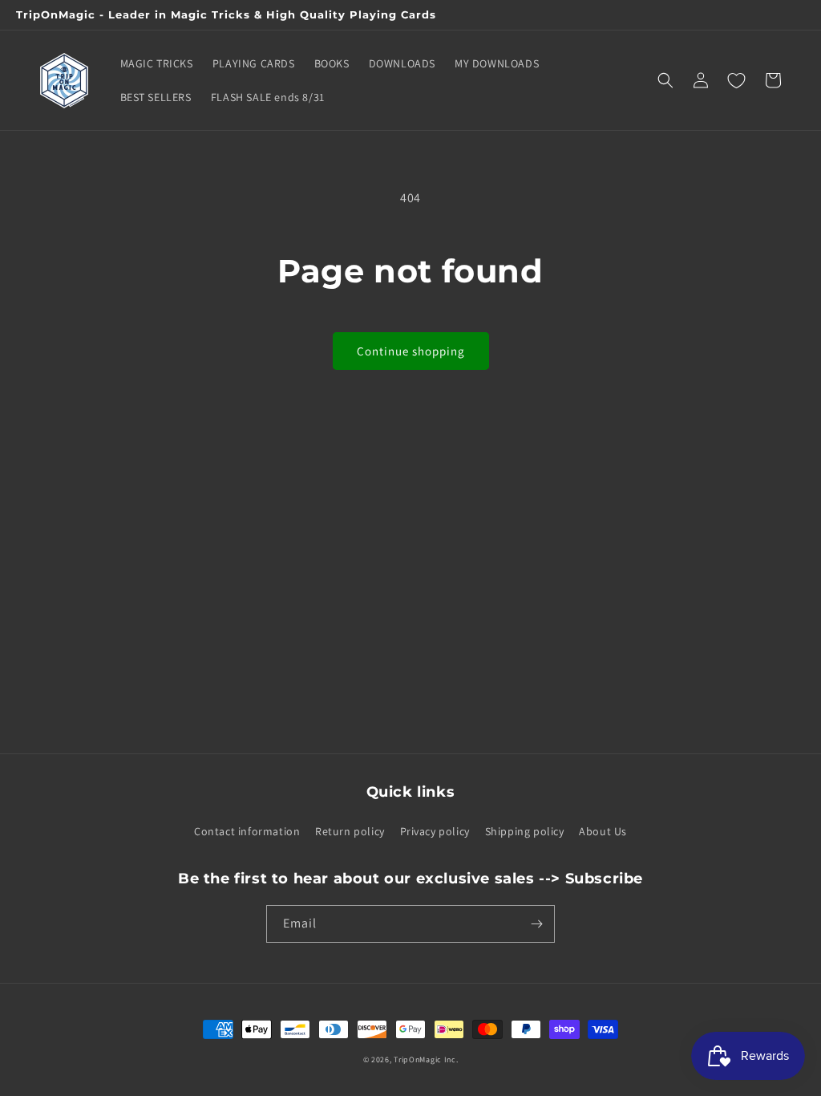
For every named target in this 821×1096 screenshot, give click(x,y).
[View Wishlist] (736, 80)
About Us (603, 831)
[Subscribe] (536, 924)
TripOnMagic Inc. (426, 1059)
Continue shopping (411, 351)
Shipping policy (524, 831)
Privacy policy (435, 831)
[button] (665, 80)
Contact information (247, 831)
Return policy (350, 831)
